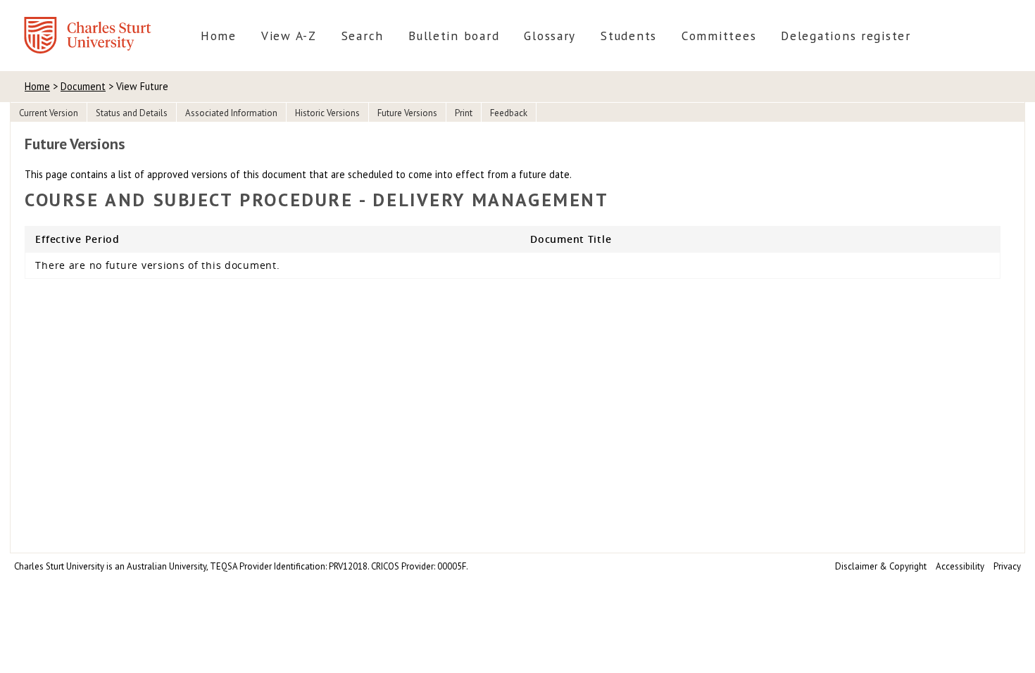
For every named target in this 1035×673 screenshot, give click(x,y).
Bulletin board (453, 35)
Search (362, 35)
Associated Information (231, 113)
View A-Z (289, 35)
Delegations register (846, 35)
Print (463, 113)
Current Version (48, 113)
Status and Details (132, 113)
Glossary (550, 35)
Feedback (508, 113)
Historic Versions (327, 113)
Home (219, 35)
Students (629, 35)
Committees (719, 35)
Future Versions (407, 113)
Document (83, 86)
